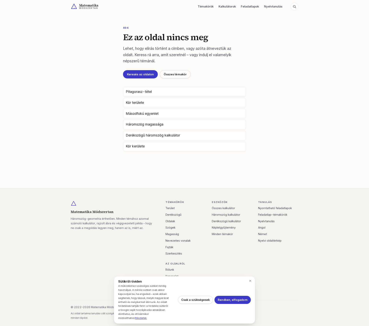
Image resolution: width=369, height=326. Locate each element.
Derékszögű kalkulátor (226, 221)
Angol (261, 227)
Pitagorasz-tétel (139, 92)
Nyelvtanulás (273, 6)
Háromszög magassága (144, 124)
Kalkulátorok (227, 6)
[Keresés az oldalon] (294, 6)
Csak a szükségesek (195, 299)
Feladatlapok (250, 6)
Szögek (170, 227)
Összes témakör (175, 74)
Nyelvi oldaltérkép (270, 240)
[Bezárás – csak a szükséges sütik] (250, 281)
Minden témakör (222, 234)
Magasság (172, 234)
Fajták (169, 247)
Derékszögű (173, 214)
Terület (170, 208)
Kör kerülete (135, 146)
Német (262, 234)
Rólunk (169, 269)
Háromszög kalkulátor (226, 214)
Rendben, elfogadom (232, 299)
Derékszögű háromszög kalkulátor (153, 135)
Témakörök (206, 6)
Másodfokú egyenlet (142, 113)
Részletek (141, 317)
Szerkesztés (173, 253)
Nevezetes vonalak (178, 240)
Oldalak (170, 221)
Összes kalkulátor (223, 208)
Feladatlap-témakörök (272, 214)
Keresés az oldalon (140, 74)
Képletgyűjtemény (224, 227)
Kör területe (135, 103)
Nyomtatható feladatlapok (275, 208)
